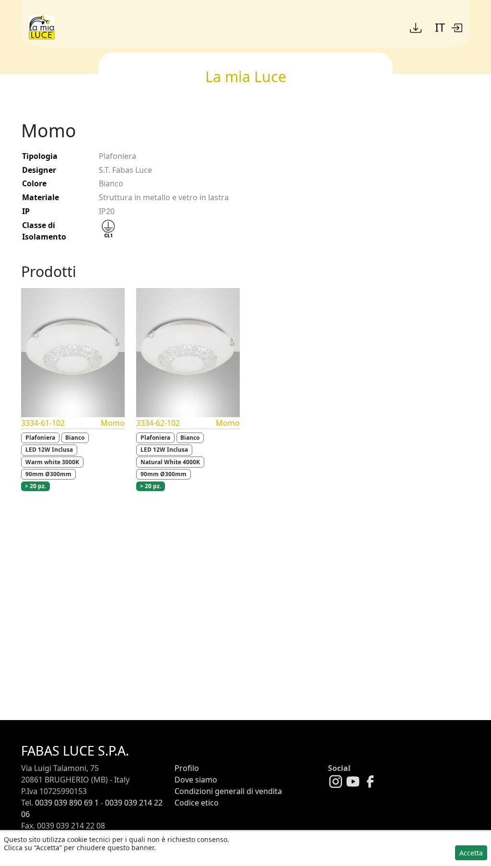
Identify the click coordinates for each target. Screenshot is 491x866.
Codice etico (197, 802)
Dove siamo (196, 779)
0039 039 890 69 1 (67, 802)
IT (440, 27)
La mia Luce (245, 76)
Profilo (187, 768)
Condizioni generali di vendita (228, 791)
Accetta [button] (471, 852)
